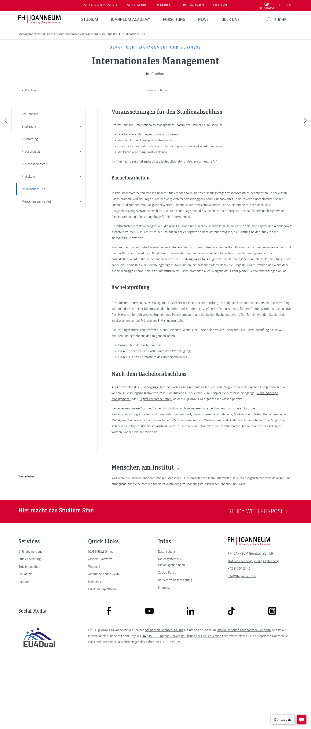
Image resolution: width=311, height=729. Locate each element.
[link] (39, 552)
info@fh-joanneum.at (242, 576)
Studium (89, 19)
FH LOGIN (220, 5)
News (203, 19)
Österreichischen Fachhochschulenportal (244, 630)
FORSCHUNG (174, 19)
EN (289, 5)
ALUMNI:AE (164, 5)
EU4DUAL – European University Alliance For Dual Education (180, 636)
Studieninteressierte (101, 5)
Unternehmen (193, 5)
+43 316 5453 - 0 (239, 568)
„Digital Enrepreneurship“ (155, 399)
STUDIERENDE (137, 5)
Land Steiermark (105, 642)
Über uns (230, 19)
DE (281, 5)
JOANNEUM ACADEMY (130, 19)
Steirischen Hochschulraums (164, 630)
